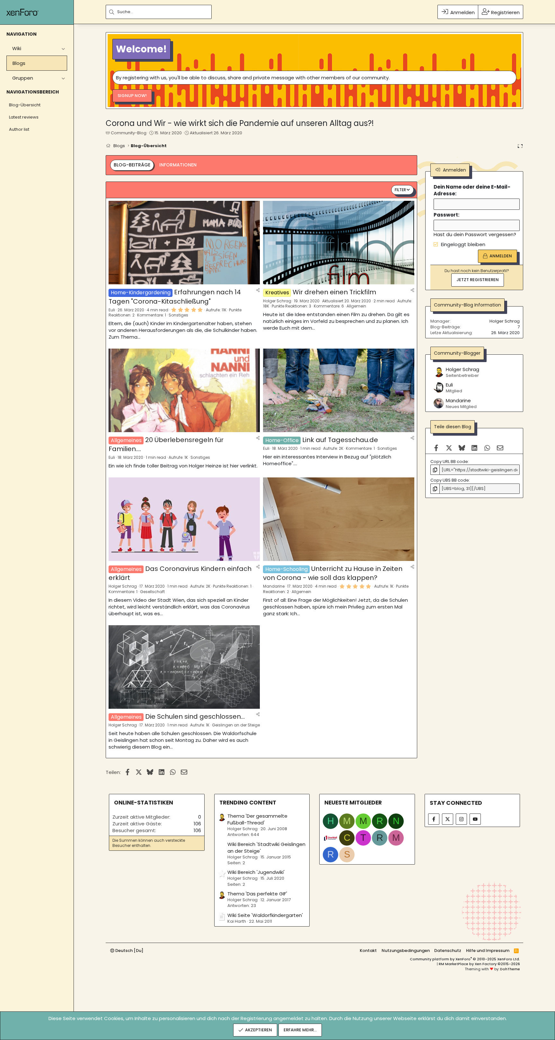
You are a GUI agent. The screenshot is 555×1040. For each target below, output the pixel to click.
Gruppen (22, 78)
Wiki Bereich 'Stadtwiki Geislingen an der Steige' (266, 847)
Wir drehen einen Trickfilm (334, 292)
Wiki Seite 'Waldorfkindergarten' (265, 915)
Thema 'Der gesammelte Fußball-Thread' (257, 819)
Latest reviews (24, 117)
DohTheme (510, 969)
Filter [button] (400, 189)
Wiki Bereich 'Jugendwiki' (256, 872)
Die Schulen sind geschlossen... (195, 716)
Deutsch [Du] (128, 950)
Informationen (178, 165)
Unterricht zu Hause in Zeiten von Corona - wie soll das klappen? (332, 573)
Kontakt (368, 950)
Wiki (16, 48)
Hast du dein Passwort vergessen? (475, 234)
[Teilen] (258, 290)
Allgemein (356, 306)
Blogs (19, 63)
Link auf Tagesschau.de (340, 439)
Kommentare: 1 (151, 315)
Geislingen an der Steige (236, 725)
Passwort (446, 215)
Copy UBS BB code (449, 480)
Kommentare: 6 (329, 306)
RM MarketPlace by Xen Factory (479, 963)
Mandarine (274, 586)
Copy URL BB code (449, 461)
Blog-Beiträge (132, 165)
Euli (112, 310)
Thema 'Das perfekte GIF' (257, 893)
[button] (63, 48)
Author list (19, 129)
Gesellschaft (152, 591)
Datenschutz (447, 950)
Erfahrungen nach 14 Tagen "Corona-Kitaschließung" (175, 297)
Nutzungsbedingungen (406, 950)
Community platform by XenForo (465, 959)
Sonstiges (178, 315)
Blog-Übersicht (24, 105)
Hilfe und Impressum (487, 950)
